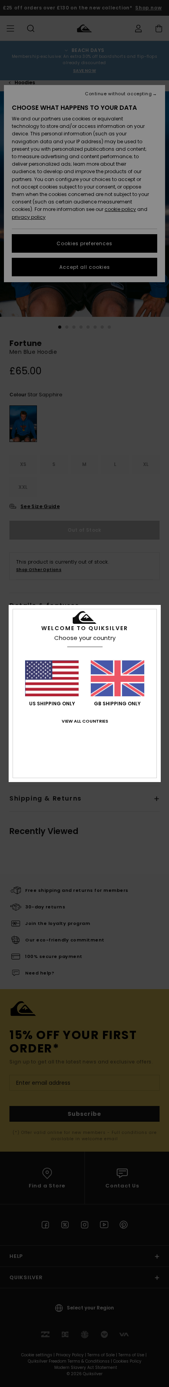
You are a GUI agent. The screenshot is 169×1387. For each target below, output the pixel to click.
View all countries (85, 721)
